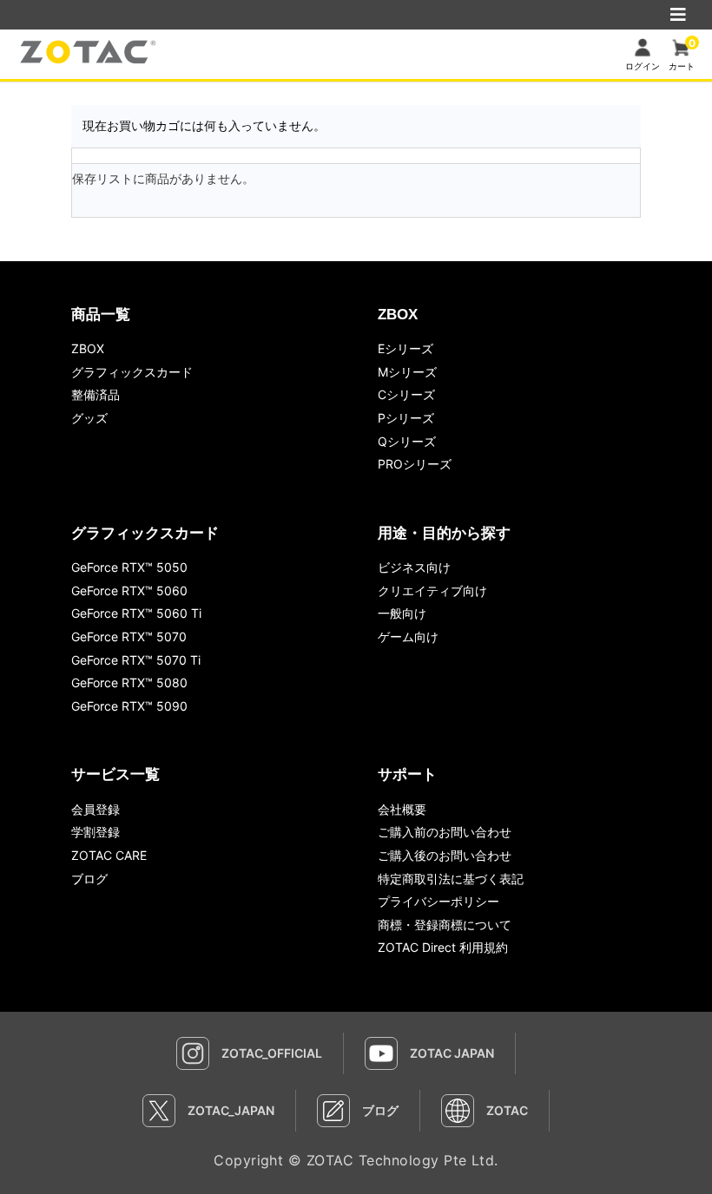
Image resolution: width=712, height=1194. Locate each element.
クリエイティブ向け (432, 590)
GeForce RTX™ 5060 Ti (136, 613)
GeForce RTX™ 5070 (129, 636)
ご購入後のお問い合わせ (444, 855)
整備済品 (95, 394)
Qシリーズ (407, 441)
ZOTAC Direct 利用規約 (443, 947)
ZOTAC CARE (109, 855)
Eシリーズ (405, 348)
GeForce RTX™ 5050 (129, 567)
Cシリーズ (406, 394)
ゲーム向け (408, 636)
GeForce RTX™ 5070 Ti (136, 660)
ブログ (89, 878)
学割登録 (95, 831)
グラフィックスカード (132, 371)
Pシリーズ (406, 417)
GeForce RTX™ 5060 (129, 590)
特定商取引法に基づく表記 (451, 878)
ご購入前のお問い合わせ (444, 831)
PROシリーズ (415, 463)
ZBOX (87, 348)
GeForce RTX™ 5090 (129, 706)
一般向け (402, 613)
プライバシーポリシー (438, 901)
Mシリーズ (407, 371)
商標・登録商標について (444, 924)
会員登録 (95, 809)
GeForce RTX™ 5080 (129, 682)
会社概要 (402, 809)
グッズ (89, 417)
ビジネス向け (414, 567)
